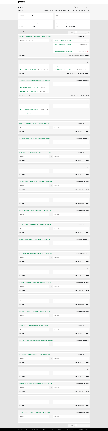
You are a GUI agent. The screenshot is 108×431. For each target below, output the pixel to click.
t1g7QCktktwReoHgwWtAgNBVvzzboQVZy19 (29, 106)
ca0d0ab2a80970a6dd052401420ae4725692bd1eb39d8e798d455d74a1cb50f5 (35, 297)
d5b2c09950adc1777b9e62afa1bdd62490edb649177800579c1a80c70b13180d (35, 398)
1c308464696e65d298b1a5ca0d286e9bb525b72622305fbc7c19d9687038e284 (35, 123)
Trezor (44, 429)
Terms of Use (35, 429)
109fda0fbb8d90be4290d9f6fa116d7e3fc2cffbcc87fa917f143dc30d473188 (34, 80)
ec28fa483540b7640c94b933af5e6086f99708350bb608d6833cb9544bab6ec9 (36, 340)
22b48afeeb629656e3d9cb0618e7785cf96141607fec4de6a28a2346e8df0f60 (35, 196)
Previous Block (78, 7)
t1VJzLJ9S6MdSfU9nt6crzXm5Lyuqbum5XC (63, 40)
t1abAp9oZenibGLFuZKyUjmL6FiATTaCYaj (28, 66)
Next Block (87, 7)
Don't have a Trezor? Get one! (84, 429)
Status (46, 2)
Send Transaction (69, 429)
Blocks (41, 2)
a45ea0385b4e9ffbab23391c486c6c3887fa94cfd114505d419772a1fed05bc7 (35, 282)
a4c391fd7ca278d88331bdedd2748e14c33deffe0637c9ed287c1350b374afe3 (34, 138)
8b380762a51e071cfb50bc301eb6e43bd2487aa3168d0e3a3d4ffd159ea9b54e (35, 210)
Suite (52, 429)
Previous (71, 32)
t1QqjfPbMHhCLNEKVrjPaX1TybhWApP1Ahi (63, 47)
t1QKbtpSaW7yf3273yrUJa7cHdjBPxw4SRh (63, 84)
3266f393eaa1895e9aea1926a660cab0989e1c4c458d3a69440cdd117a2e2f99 (35, 354)
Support (59, 429)
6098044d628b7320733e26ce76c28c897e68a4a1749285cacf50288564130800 (35, 383)
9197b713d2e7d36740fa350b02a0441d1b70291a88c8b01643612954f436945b (35, 36)
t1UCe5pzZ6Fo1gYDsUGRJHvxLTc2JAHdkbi (63, 66)
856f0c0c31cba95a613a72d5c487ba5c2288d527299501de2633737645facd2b (35, 152)
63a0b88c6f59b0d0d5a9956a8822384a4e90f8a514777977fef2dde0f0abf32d (35, 224)
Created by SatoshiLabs (22, 429)
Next (88, 32)
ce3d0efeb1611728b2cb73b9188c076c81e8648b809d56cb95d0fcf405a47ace (35, 311)
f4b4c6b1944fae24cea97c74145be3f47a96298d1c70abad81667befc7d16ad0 (35, 268)
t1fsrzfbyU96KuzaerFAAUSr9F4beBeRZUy (63, 44)
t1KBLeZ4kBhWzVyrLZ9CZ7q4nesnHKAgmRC (29, 84)
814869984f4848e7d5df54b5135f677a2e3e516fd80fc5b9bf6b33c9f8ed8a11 (34, 325)
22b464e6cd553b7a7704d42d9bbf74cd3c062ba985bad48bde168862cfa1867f (35, 181)
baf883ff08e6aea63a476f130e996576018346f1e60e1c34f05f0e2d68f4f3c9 (34, 239)
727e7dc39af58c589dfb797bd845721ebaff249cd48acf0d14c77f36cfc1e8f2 (34, 412)
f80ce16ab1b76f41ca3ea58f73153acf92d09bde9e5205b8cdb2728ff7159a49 (34, 62)
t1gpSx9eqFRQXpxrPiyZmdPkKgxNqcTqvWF (63, 51)
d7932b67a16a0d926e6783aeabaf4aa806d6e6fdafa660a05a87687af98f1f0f (35, 167)
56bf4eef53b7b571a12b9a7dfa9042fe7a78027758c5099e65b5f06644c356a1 (35, 253)
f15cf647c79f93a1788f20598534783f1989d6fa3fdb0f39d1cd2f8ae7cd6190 (34, 102)
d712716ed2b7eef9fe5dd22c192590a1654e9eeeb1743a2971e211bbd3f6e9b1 (34, 369)
